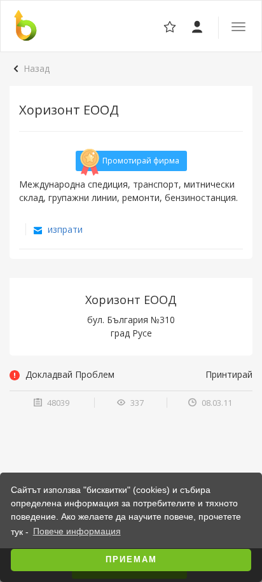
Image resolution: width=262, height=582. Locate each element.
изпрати (64, 229)
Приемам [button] (131, 559)
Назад (37, 68)
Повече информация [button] (77, 531)
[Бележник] (198, 25)
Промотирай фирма (140, 160)
